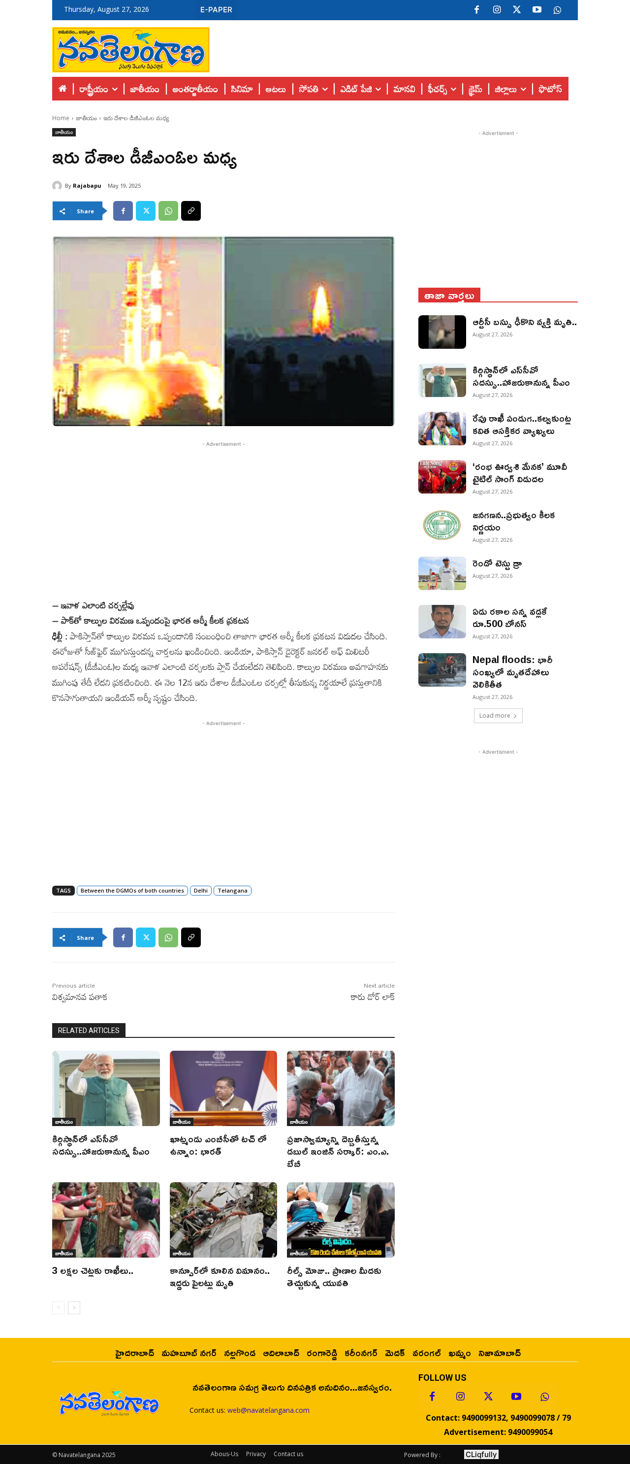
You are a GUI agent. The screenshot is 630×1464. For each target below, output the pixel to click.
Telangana (233, 890)
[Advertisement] (394, 47)
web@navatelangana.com (268, 1410)
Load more (494, 715)
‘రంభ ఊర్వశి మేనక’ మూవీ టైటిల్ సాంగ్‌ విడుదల (519, 472)
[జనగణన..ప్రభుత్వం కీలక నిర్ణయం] (442, 525)
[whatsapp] (557, 10)
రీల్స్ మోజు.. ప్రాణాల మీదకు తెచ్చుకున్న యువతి (334, 1276)
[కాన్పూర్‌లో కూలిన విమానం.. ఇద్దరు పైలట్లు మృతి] (224, 1220)
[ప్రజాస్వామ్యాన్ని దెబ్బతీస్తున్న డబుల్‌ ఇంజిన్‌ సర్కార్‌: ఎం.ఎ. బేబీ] (341, 1088)
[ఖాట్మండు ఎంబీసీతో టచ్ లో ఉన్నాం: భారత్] (224, 1088)
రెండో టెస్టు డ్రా (497, 562)
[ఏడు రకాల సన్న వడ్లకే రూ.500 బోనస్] (442, 621)
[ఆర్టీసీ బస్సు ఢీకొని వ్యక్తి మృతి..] (442, 332)
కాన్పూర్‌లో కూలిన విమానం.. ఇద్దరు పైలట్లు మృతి (220, 1276)
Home (60, 118)
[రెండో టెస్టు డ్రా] (442, 573)
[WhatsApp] (168, 211)
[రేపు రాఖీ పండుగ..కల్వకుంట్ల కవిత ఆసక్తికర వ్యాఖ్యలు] (442, 428)
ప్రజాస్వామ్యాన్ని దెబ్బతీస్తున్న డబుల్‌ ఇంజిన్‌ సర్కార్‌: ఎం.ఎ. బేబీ (338, 1150)
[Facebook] (476, 10)
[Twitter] (517, 10)
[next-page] (74, 1307)
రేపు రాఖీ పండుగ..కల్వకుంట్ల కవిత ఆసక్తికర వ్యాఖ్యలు (521, 423)
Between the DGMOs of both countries (132, 890)
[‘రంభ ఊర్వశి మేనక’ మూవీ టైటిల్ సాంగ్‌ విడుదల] (442, 477)
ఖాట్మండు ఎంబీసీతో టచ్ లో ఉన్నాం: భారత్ (218, 1144)
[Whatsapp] (544, 1397)
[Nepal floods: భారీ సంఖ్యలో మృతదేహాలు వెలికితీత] (442, 670)
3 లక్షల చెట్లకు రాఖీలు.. (92, 1270)
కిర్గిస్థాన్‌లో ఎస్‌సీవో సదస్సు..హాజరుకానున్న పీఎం (101, 1144)
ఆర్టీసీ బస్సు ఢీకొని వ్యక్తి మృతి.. (524, 321)
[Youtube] (537, 10)
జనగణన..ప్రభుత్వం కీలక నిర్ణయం (513, 520)
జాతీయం (86, 118)
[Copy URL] (191, 211)
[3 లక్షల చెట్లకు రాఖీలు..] (106, 1220)
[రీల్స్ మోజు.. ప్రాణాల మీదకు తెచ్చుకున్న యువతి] (341, 1220)
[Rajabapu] (58, 186)
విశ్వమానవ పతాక (80, 996)
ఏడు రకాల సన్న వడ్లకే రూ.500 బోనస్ (509, 616)
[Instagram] (496, 10)
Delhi (201, 890)
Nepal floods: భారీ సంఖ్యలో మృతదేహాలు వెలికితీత (512, 671)
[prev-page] (58, 1307)
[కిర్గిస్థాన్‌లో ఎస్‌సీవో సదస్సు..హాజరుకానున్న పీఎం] (106, 1088)
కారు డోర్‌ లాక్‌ (373, 996)
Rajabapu (87, 185)
